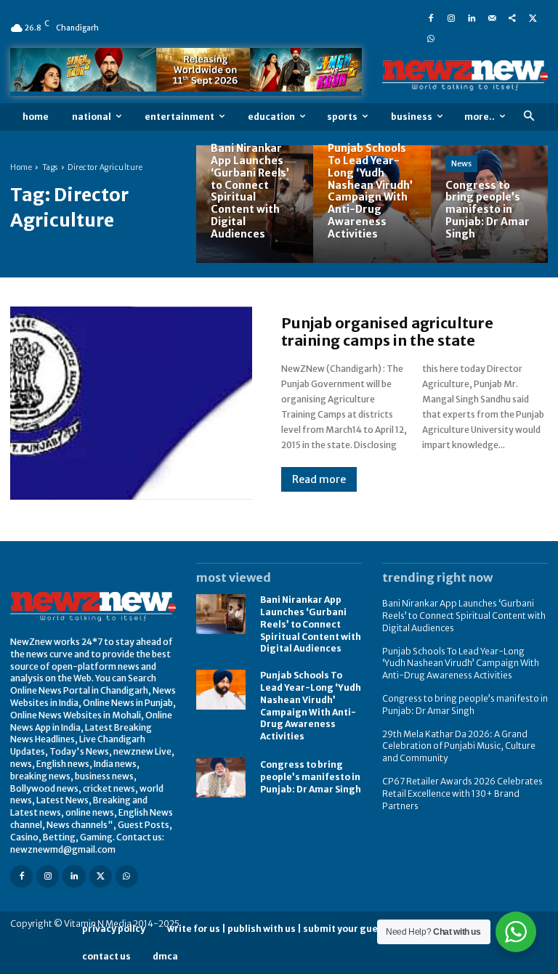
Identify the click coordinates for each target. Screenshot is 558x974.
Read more (319, 479)
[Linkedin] (471, 17)
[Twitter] (532, 17)
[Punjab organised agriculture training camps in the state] (131, 403)
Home (21, 167)
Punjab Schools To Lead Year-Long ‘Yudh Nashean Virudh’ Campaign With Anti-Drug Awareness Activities (460, 663)
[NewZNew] (465, 75)
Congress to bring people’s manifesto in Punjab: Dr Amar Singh (310, 777)
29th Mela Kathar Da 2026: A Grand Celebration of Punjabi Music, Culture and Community (458, 746)
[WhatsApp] (430, 37)
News (461, 163)
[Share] (512, 17)
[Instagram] (451, 17)
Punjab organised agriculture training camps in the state (387, 331)
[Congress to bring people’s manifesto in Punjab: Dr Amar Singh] (489, 203)
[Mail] (491, 17)
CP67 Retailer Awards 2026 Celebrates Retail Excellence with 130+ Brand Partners (462, 793)
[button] (528, 116)
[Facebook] (430, 17)
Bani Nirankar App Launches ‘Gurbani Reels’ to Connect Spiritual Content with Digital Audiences (310, 624)
